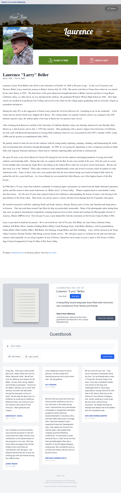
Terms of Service (66, 483)
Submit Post (107, 356)
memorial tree (18, 252)
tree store (52, 252)
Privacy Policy (53, 483)
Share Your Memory (105, 318)
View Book (62, 296)
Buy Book (75, 296)
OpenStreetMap (63, 486)
